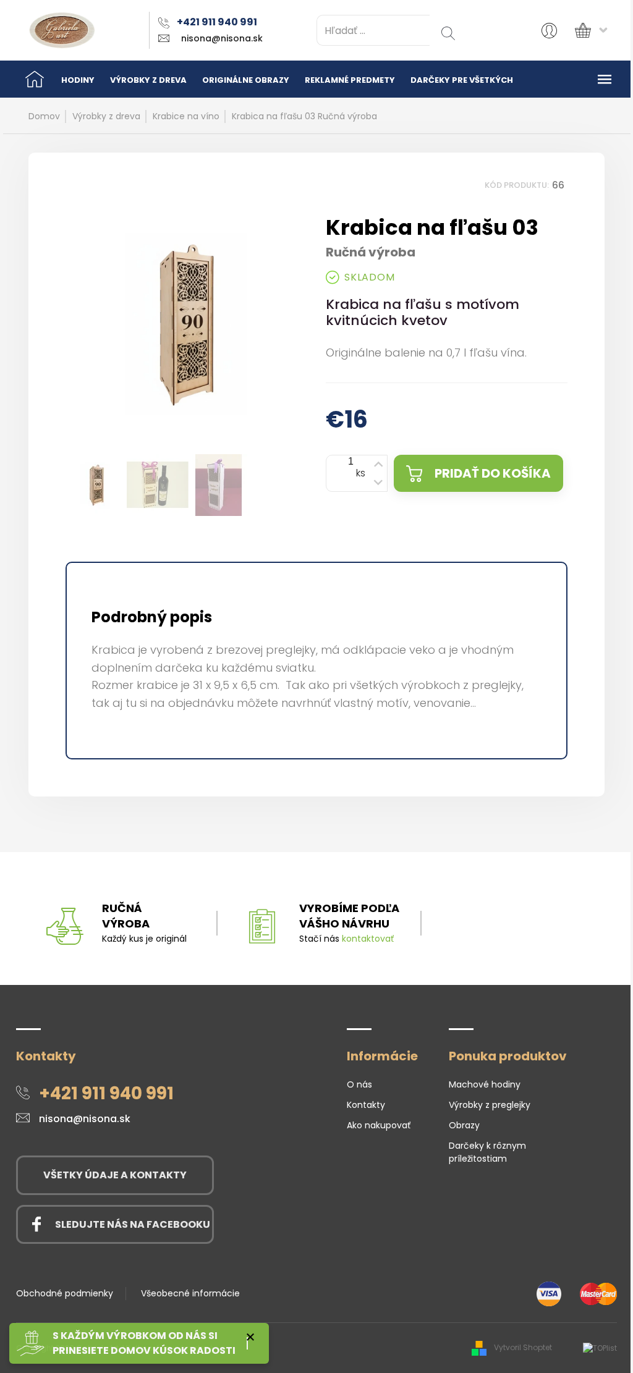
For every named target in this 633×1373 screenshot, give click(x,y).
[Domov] (34, 79)
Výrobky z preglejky (489, 1105)
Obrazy (464, 1125)
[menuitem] (78, 79)
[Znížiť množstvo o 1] (377, 483)
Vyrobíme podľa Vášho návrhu (349, 915)
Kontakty (366, 1105)
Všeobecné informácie (190, 1293)
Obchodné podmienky (64, 1293)
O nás (359, 1084)
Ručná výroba (126, 915)
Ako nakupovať (378, 1125)
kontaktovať (368, 938)
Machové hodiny (484, 1084)
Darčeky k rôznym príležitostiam (487, 1152)
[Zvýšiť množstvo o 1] (377, 463)
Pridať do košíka (493, 473)
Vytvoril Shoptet (523, 1347)
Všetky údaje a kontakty (115, 1175)
